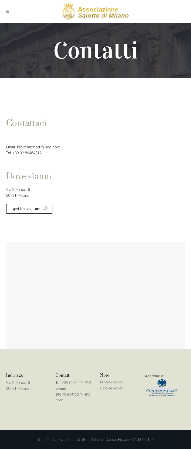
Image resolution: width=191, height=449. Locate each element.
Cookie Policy (111, 388)
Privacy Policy (111, 382)
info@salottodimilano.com (38, 147)
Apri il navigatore (26, 209)
